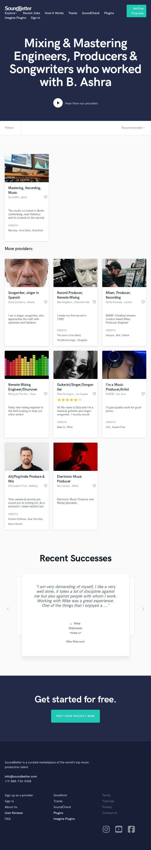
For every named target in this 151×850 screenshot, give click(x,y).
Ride (118, 335)
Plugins (109, 13)
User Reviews (14, 813)
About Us (11, 807)
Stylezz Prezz (118, 427)
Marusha (12, 230)
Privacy (107, 807)
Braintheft (37, 230)
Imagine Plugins (15, 18)
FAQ (8, 819)
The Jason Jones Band (69, 335)
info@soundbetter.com (21, 776)
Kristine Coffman (17, 519)
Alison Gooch (15, 524)
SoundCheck (90, 13)
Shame (125, 335)
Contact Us (109, 813)
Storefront (60, 795)
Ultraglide (82, 340)
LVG (108, 427)
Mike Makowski (75, 641)
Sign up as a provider (19, 795)
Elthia (70, 427)
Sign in (35, 18)
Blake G (61, 427)
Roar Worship (35, 519)
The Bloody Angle (66, 340)
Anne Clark (25, 230)
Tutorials (108, 801)
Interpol (110, 335)
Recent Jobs (31, 13)
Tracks (72, 13)
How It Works (54, 13)
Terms (106, 795)
